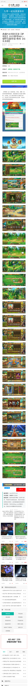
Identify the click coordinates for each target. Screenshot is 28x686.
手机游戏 (20, 613)
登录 (26, 1)
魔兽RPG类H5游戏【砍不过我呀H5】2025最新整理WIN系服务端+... (20, 537)
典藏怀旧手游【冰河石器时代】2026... (11, 658)
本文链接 (15, 495)
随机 (24, 651)
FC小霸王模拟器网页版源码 (9, 599)
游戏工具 (20, 627)
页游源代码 (8, 620)
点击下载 (7, 487)
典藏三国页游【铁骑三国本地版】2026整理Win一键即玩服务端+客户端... (7, 579)
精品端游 (8, 617)
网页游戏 (18, 29)
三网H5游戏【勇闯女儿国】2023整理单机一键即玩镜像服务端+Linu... (7, 558)
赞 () (21, 489)
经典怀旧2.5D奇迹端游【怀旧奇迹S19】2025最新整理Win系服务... (7, 537)
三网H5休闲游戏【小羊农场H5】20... (11, 667)
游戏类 (12, 29)
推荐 (17, 651)
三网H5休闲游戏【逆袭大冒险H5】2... (11, 664)
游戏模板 (8, 630)
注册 (22, 1)
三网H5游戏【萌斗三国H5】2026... (11, 673)
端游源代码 (8, 624)
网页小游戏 (20, 624)
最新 (4, 651)
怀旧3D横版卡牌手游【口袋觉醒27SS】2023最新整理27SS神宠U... (20, 558)
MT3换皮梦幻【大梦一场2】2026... (11, 655)
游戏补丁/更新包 (8, 627)
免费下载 (14, 81)
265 (10, 45)
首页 (9, 29)
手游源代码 (20, 620)
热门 (10, 651)
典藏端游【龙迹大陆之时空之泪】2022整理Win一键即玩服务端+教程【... (20, 579)
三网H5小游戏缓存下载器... (9, 676)
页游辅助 (20, 617)
